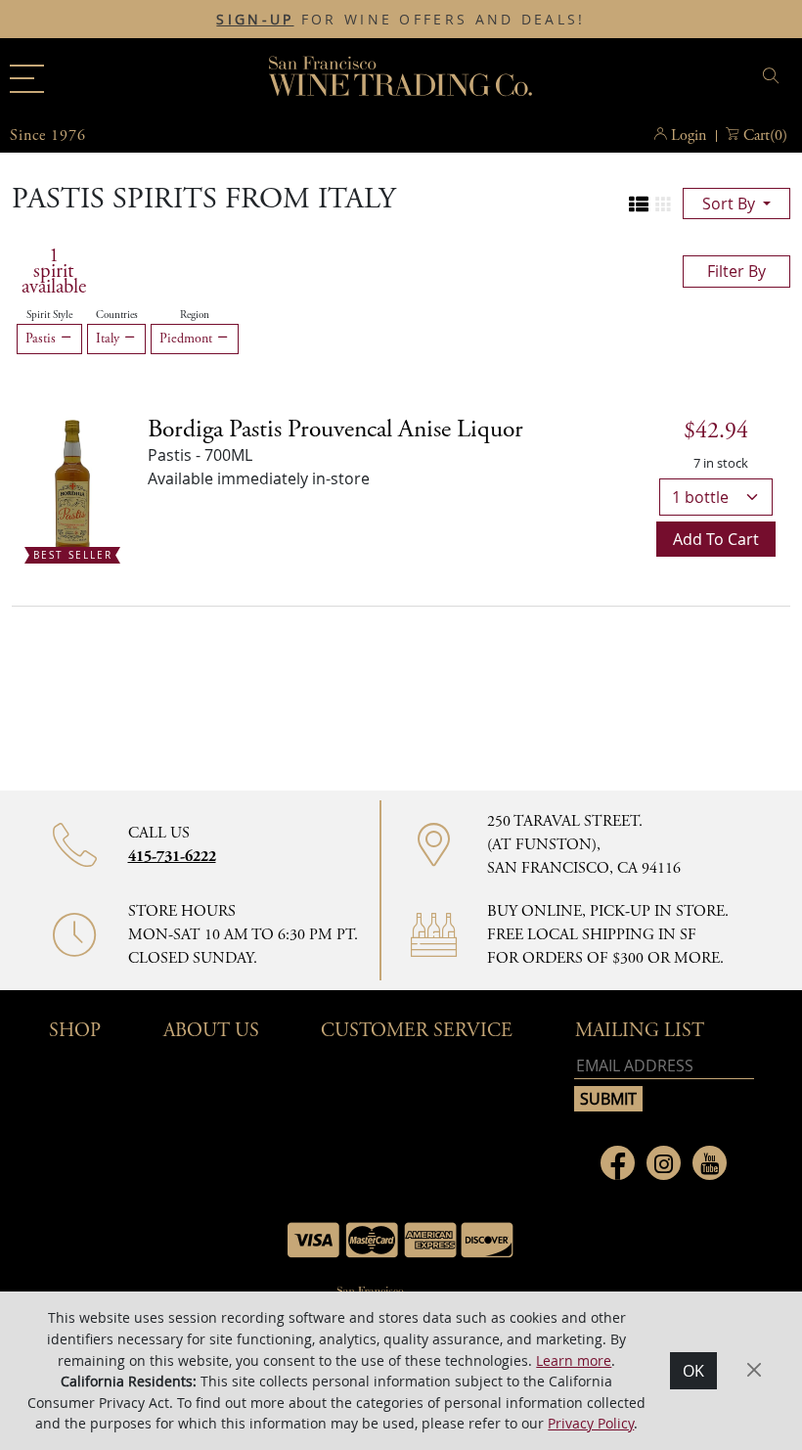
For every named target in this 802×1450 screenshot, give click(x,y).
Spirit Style (49, 315)
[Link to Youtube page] (709, 1163)
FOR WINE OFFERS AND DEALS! (400, 19)
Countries (117, 315)
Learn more (573, 1360)
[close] (773, 76)
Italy (109, 338)
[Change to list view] (638, 204)
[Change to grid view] (663, 204)
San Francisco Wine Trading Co (401, 78)
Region (194, 315)
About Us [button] (211, 1031)
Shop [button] (75, 1031)
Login (688, 135)
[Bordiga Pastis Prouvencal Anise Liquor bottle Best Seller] (72, 485)
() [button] (765, 135)
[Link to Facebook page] (618, 1163)
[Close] (754, 1370)
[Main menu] (27, 79)
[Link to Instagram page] (663, 1163)
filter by (736, 271)
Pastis (42, 338)
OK (693, 1371)
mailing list (639, 1031)
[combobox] (660, 79)
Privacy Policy (591, 1423)
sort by (730, 203)
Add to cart (716, 539)
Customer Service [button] (416, 1031)
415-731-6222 (172, 856)
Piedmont (187, 338)
